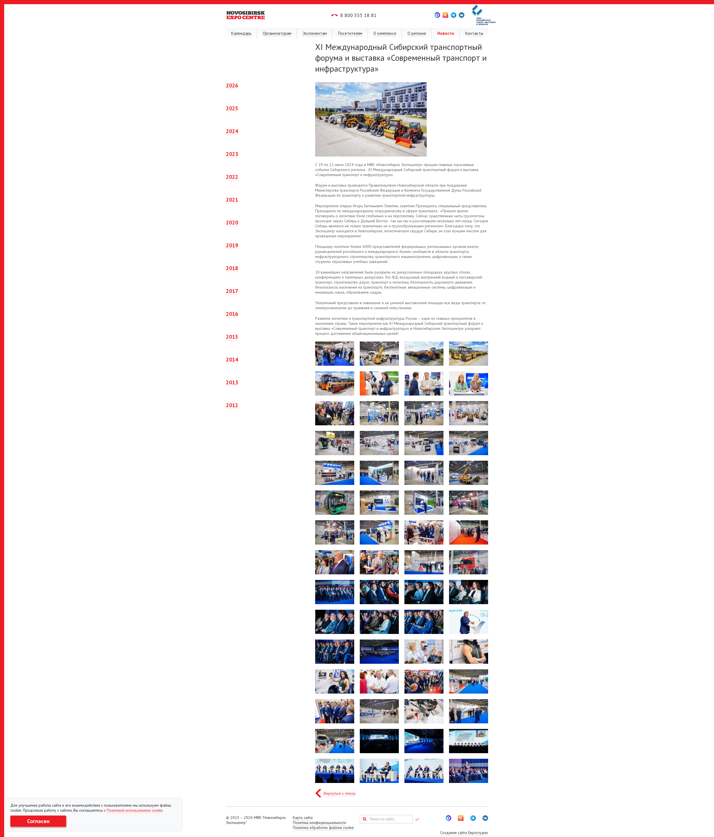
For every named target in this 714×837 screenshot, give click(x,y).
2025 (232, 108)
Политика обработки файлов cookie (323, 827)
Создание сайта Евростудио (464, 832)
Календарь (241, 33)
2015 (232, 336)
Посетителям (350, 33)
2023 (232, 154)
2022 (232, 177)
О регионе (416, 33)
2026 (232, 85)
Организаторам (277, 33)
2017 (232, 291)
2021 (232, 199)
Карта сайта (303, 817)
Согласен (38, 821)
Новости (445, 33)
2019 (232, 245)
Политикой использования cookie (135, 810)
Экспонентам (315, 33)
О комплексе (384, 33)
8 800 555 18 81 (358, 15)
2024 (232, 131)
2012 (232, 405)
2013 (232, 382)
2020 (232, 222)
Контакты (474, 33)
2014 (232, 359)
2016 (232, 314)
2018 (232, 268)
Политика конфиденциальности (319, 822)
